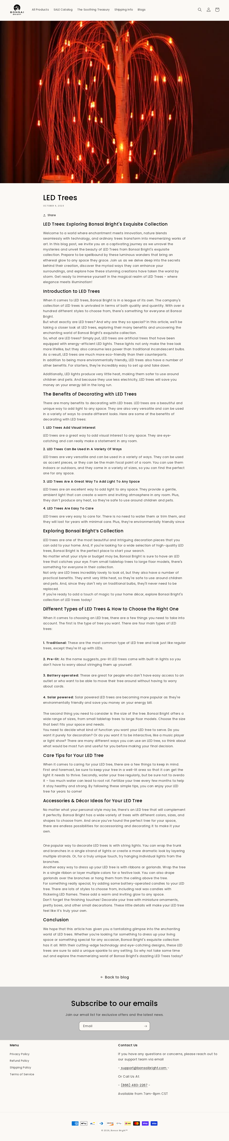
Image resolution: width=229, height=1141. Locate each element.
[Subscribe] (145, 1026)
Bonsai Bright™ (119, 1130)
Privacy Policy (20, 1054)
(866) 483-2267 (134, 1085)
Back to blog (117, 977)
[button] (200, 9)
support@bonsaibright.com (143, 1068)
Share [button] (52, 215)
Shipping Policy (20, 1067)
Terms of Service (22, 1074)
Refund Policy (19, 1061)
